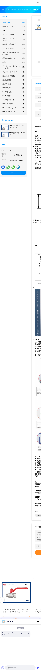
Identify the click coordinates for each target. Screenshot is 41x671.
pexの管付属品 (13, 92)
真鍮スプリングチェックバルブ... (13, 39)
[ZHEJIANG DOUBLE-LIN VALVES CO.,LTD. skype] (18, 167)
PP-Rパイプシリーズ (13, 108)
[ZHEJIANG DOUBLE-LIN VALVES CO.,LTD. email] (3, 167)
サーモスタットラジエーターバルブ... (13, 67)
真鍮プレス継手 (13, 84)
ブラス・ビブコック (13, 48)
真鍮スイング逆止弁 (13, 76)
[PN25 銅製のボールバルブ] (5, 134)
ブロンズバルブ (13, 104)
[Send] (38, 667)
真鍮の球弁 (13, 22)
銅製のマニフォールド (13, 58)
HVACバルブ (13, 96)
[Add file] (2, 667)
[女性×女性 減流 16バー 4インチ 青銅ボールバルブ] (22, 592)
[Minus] (38, 621)
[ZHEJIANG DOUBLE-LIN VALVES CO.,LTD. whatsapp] (8, 167)
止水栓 (13, 62)
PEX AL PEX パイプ (13, 112)
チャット (14, 173)
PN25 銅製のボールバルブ (17, 133)
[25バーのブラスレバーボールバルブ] (5, 127)
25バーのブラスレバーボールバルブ (16, 126)
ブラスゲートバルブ (13, 34)
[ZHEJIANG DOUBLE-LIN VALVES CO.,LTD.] (9, 3)
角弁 (13, 30)
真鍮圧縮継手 (13, 80)
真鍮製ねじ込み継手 (13, 44)
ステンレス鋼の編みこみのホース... (13, 53)
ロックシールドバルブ (13, 72)
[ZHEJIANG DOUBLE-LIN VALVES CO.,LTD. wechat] (13, 167)
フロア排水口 (13, 88)
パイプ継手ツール (13, 100)
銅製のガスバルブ (13, 26)
